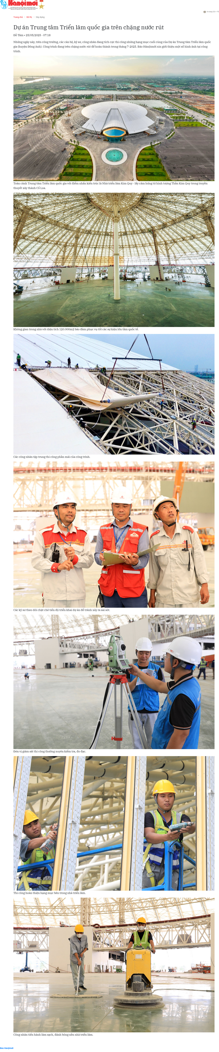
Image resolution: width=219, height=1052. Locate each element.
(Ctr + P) (213, 11)
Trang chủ (18, 17)
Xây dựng (40, 17)
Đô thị (29, 17)
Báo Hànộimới (6, 1048)
